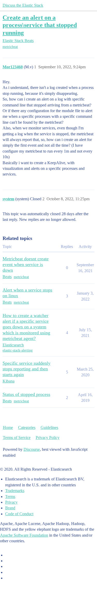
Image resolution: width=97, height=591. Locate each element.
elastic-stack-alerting (18, 350)
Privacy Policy (47, 437)
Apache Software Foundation (24, 535)
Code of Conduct (19, 514)
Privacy (11, 502)
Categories (26, 427)
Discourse (32, 449)
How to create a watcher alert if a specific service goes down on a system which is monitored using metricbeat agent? (26, 327)
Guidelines (49, 427)
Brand (10, 508)
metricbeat (10, 47)
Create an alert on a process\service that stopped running (40, 25)
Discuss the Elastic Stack (23, 5)
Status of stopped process (26, 394)
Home (8, 427)
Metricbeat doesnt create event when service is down (26, 264)
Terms (10, 496)
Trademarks (14, 490)
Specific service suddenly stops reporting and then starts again (26, 369)
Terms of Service (17, 437)
